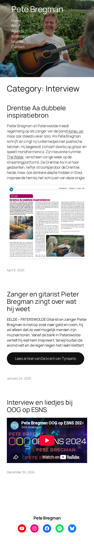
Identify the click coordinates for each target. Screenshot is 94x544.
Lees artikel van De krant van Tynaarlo (45, 358)
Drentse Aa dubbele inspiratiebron (36, 111)
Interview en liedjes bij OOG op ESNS (40, 406)
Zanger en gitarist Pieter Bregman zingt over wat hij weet (43, 301)
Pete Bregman (37, 9)
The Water (15, 156)
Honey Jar (75, 131)
